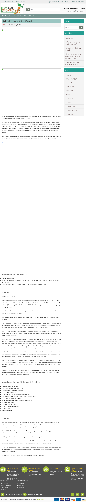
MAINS (69, 102)
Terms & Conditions (6, 485)
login (81, 8)
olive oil (13, 392)
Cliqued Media (40, 499)
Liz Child (19, 25)
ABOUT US (4, 16)
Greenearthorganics (71, 83)
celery (10, 388)
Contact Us (21, 483)
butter (7, 392)
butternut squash (8, 278)
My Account (21, 485)
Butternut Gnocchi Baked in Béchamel (17, 21)
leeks (4, 386)
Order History (21, 487)
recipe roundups (70, 91)
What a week (69, 38)
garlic (10, 390)
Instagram (23, 138)
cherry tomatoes (7, 410)
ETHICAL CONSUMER (11, 16)
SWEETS (70, 114)
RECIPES (25, 16)
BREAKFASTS (71, 98)
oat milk (10, 396)
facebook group (54, 136)
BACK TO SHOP (32, 16)
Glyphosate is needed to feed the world (73, 49)
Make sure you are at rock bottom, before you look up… (72, 63)
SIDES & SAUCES (72, 106)
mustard (19, 398)
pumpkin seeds (14, 406)
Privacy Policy (4, 483)
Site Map (3, 489)
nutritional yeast (9, 400)
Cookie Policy (4, 487)
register (73, 8)
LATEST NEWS (19, 16)
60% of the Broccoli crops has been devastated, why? (73, 43)
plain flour (10, 280)
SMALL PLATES (72, 110)
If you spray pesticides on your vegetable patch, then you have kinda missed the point (73, 56)
